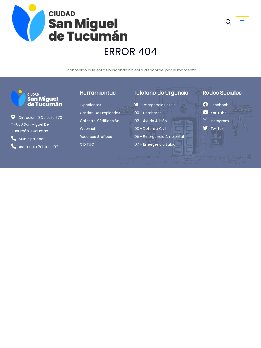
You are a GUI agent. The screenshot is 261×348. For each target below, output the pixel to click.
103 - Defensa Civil (150, 128)
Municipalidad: (31, 138)
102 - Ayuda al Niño (150, 120)
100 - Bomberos (147, 112)
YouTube (219, 112)
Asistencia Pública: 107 (38, 146)
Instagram (220, 120)
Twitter (217, 128)
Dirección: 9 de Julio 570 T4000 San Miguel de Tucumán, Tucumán (36, 124)
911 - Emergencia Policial (155, 105)
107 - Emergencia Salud (154, 144)
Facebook (219, 105)
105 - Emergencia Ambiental (159, 136)
